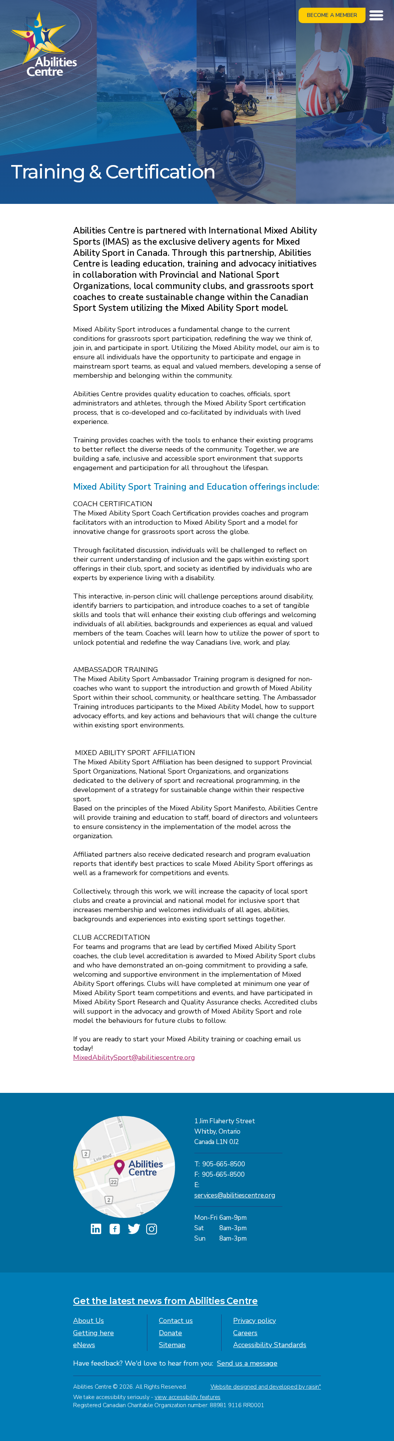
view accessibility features (187, 1397)
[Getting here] (124, 1167)
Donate (170, 1333)
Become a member (332, 15)
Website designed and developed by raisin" (265, 1387)
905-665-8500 (223, 1164)
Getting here (93, 1333)
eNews (84, 1345)
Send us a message (247, 1363)
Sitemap (172, 1345)
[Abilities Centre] (44, 43)
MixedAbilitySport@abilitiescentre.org (134, 1057)
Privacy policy (254, 1320)
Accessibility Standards (269, 1345)
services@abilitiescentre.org (234, 1195)
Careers (245, 1333)
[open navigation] (376, 15)
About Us (88, 1320)
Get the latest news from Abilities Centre (165, 1301)
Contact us (176, 1320)
